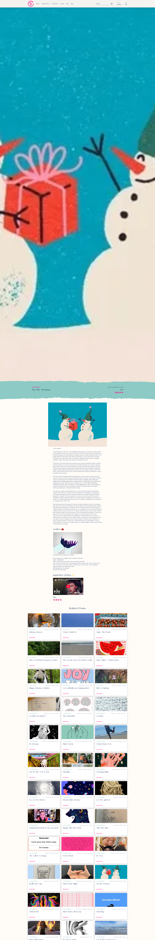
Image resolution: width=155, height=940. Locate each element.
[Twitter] (120, 393)
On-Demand (54, 3)
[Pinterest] (118, 393)
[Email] (122, 393)
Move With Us (45, 3)
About (37, 3)
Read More (32, 637)
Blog (72, 3)
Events (62, 3)
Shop (67, 3)
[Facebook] (116, 393)
